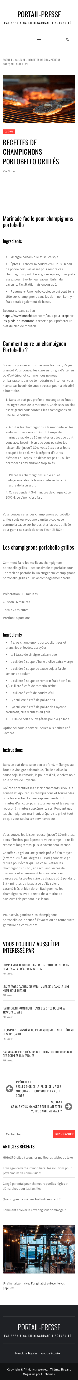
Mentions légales (26, 1353)
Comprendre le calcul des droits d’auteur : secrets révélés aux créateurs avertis (36, 967)
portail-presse (39, 14)
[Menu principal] (39, 39)
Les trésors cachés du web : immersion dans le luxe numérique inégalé (36, 988)
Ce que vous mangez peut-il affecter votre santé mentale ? (36, 1106)
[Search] (67, 39)
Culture (9, 131)
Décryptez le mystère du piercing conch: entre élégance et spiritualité (39, 1032)
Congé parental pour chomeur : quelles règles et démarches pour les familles (36, 1186)
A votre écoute (50, 1353)
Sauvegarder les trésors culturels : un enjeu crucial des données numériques (37, 1053)
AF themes (48, 1374)
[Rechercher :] (28, 1134)
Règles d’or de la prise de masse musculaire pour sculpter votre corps (39, 1089)
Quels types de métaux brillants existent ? (32, 1199)
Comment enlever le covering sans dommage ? (34, 1210)
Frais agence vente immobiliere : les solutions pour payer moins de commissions (37, 1170)
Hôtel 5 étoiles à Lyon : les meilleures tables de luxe (38, 1157)
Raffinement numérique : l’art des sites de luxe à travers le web (34, 1010)
